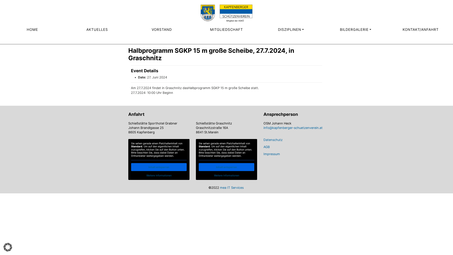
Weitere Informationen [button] (159, 175)
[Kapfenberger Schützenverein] (226, 13)
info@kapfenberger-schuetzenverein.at (293, 128)
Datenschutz (273, 140)
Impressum (271, 154)
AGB (266, 147)
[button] (8, 247)
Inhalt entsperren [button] (158, 167)
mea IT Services (232, 187)
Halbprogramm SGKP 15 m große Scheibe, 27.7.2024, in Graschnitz (211, 54)
